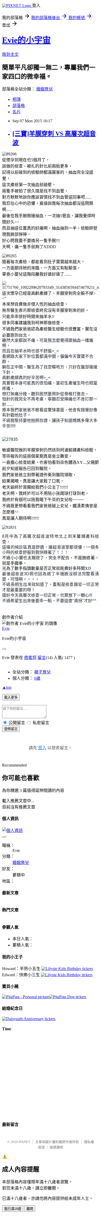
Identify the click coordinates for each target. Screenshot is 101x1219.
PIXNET (24, 1142)
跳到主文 (10, 54)
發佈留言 (11, 729)
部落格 (18, 105)
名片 (16, 112)
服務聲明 (56, 1147)
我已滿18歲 (12, 1209)
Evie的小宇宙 (26, 40)
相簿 (16, 99)
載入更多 (11, 697)
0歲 (37, 678)
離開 (29, 1209)
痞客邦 (30, 657)
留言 (42, 657)
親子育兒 (42, 672)
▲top (6, 687)
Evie (6, 628)
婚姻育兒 (44, 89)
